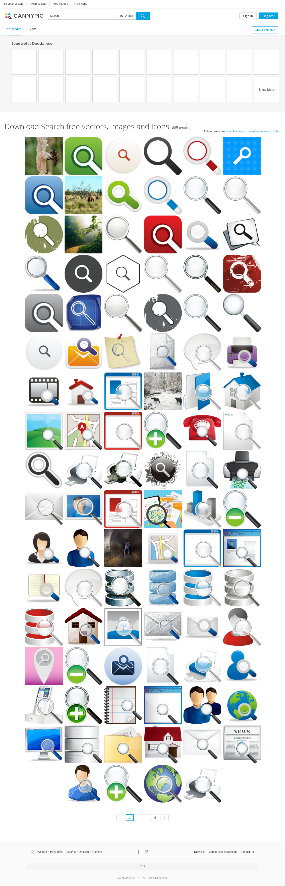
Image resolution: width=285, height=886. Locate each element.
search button (272, 131)
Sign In (248, 16)
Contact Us (247, 851)
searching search (236, 131)
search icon (256, 131)
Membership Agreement (222, 851)
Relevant (14, 29)
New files (199, 851)
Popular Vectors (13, 3)
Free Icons (80, 3)
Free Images (60, 3)
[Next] (165, 817)
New (32, 29)
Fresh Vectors (38, 3)
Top (142, 866)
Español (71, 851)
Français (97, 851)
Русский (42, 851)
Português (56, 851)
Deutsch (84, 851)
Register (269, 16)
